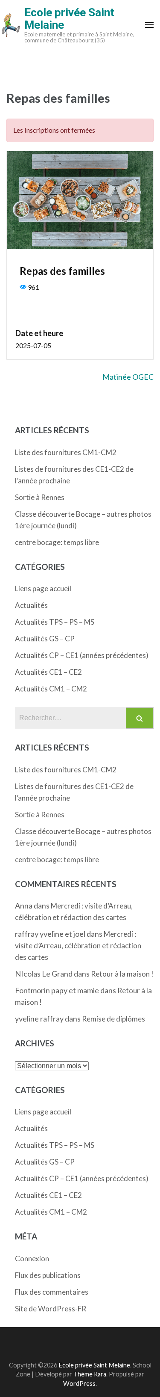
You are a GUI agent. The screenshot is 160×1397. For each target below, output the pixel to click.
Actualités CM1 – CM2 (51, 688)
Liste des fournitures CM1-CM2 (65, 452)
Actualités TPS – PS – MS (54, 621)
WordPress (79, 1383)
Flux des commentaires (51, 1291)
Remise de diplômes (113, 1018)
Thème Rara (89, 1374)
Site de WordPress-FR (50, 1308)
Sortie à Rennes (39, 497)
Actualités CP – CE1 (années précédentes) (81, 655)
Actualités (31, 605)
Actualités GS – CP (45, 638)
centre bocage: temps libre (57, 542)
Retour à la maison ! (122, 973)
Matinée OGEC (128, 376)
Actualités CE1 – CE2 (48, 671)
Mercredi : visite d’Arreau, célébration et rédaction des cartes (78, 945)
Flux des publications (48, 1275)
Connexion (32, 1258)
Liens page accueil (43, 588)
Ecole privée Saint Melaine (69, 18)
